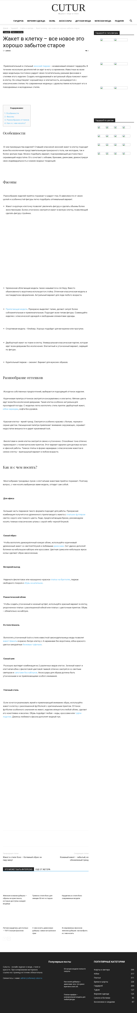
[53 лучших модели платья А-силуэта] (55, 972)
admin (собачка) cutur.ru (31, 978)
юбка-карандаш (10, 409)
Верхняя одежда (36, 21)
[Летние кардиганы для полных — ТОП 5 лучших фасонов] (16, 916)
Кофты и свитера (26, 28)
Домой (5, 28)
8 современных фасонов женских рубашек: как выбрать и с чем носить (74, 930)
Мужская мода (103, 21)
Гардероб (18, 21)
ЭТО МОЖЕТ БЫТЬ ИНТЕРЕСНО (18, 869)
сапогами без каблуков (26, 672)
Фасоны (9, 116)
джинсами (59, 546)
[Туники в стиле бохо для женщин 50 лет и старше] (45, 884)
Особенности (11, 113)
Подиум (119, 21)
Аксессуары (65, 21)
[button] (131, 21)
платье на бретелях (60, 579)
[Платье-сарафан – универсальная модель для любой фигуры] (55, 998)
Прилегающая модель (16, 309)
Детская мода (83, 21)
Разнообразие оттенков (16, 120)
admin (8, 51)
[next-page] (9, 938)
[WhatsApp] (24, 56)
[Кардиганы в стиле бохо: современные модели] (75, 884)
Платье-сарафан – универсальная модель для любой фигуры (74, 997)
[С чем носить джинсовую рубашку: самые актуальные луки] (45, 916)
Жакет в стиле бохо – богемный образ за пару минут (22, 858)
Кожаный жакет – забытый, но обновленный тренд (74, 858)
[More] (30, 56)
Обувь (52, 21)
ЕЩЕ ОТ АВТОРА (43, 869)
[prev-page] (4, 938)
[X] (11, 56)
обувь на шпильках (33, 583)
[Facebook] (5, 56)
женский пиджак (42, 66)
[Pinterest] (18, 56)
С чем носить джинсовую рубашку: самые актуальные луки (44, 930)
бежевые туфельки (32, 644)
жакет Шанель (10, 641)
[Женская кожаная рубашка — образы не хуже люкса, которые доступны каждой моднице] (16, 884)
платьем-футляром (76, 514)
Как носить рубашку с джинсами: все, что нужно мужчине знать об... (74, 984)
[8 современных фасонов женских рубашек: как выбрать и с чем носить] (75, 916)
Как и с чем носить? (15, 123)
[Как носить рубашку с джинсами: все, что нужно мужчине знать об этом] (55, 985)
